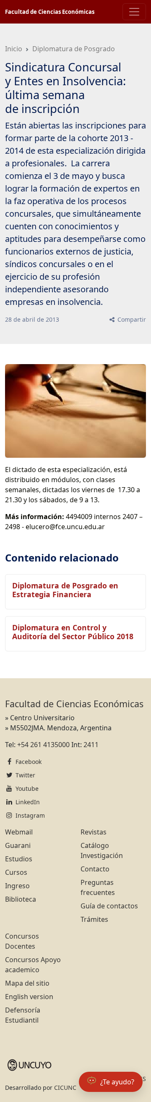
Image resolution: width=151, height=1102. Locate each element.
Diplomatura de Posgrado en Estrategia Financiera (65, 589)
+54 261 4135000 (43, 744)
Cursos (16, 872)
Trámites (94, 919)
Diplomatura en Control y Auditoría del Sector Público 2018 (72, 631)
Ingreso (17, 885)
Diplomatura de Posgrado (73, 48)
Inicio (13, 48)
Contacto (95, 869)
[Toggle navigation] (134, 11)
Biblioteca (20, 899)
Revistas (94, 832)
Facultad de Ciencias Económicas (49, 12)
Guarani (18, 845)
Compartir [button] (131, 319)
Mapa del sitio (27, 983)
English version (29, 996)
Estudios (18, 858)
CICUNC (65, 1088)
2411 (91, 744)
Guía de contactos (109, 905)
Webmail (19, 832)
